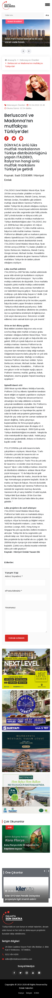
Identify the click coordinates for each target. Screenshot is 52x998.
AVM (10, 21)
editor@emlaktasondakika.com (18, 959)
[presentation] (23, 51)
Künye (21, 993)
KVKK (36, 993)
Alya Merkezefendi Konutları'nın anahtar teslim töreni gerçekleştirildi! (26, 897)
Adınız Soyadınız (14, 576)
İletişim (29, 993)
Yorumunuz (10, 607)
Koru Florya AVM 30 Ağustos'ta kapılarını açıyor (21, 846)
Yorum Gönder (16, 638)
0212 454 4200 (11, 954)
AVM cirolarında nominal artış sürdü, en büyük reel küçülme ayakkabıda (24, 40)
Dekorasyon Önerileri (29, 60)
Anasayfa (11, 60)
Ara (47, 15)
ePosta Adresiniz (13, 591)
